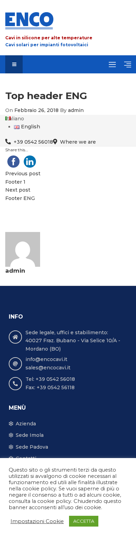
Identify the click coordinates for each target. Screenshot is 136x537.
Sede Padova (32, 447)
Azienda (26, 423)
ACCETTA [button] (83, 521)
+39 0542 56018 (33, 142)
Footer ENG (20, 198)
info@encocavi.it (46, 359)
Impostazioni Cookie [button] (37, 521)
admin (76, 110)
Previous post (22, 173)
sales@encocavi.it (47, 367)
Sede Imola (30, 435)
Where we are (78, 142)
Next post (17, 190)
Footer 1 (15, 182)
